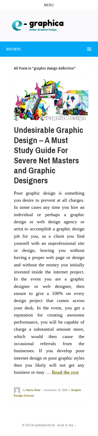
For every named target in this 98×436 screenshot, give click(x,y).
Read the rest (65, 372)
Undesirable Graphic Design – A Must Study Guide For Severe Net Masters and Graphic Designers (48, 155)
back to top (65, 425)
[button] (49, 5)
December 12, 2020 (55, 390)
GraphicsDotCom (43, 425)
